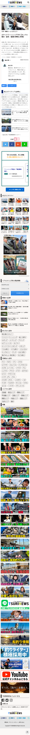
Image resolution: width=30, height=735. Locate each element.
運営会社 (6, 722)
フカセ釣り (5, 349)
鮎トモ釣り (22, 337)
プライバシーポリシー (13, 722)
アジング (21, 340)
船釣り (4, 85)
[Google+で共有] (18, 144)
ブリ (14, 362)
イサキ (20, 362)
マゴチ (4, 383)
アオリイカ (11, 374)
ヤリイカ (18, 383)
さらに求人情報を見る (15, 189)
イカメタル (23, 349)
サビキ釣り (21, 355)
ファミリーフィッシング (9, 337)
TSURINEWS (13, 725)
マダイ (9, 362)
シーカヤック (12, 85)
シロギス (18, 380)
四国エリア (23, 398)
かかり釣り (22, 352)
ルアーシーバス (7, 343)
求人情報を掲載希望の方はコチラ (15, 157)
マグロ (25, 383)
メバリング (13, 340)
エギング (4, 340)
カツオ (4, 386)
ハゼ (24, 380)
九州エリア (5, 401)
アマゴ (12, 371)
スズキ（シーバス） (8, 368)
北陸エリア (15, 395)
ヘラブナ (11, 386)
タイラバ (16, 343)
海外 (12, 401)
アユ (24, 368)
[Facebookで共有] (11, 144)
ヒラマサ (4, 365)
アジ (3, 362)
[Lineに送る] (24, 144)
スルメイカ (13, 365)
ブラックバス (20, 386)
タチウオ (25, 371)
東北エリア (11, 392)
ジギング (22, 346)
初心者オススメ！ (7, 334)
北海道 (4, 392)
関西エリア (5, 398)
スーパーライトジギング (9, 346)
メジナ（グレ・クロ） (9, 377)
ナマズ (18, 368)
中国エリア (14, 398)
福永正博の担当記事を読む (15, 79)
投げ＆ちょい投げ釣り (9, 355)
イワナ (18, 371)
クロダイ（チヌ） (7, 380)
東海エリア (24, 395)
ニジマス (4, 371)
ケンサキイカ (23, 365)
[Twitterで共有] (5, 144)
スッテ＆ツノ (6, 352)
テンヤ (14, 352)
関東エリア (20, 392)
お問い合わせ (21, 722)
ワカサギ (11, 383)
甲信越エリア (6, 395)
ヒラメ (4, 374)
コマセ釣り (14, 349)
